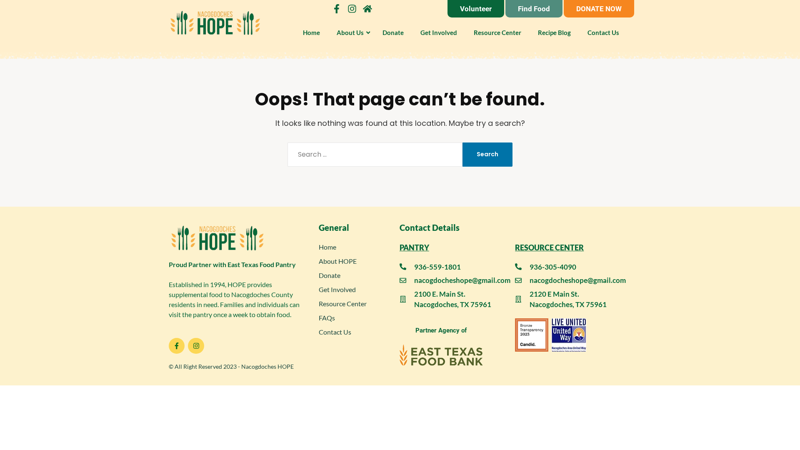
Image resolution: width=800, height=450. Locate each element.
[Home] (367, 8)
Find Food (534, 9)
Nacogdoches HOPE (267, 366)
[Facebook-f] (336, 8)
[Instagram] (352, 8)
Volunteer (476, 9)
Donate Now (599, 9)
